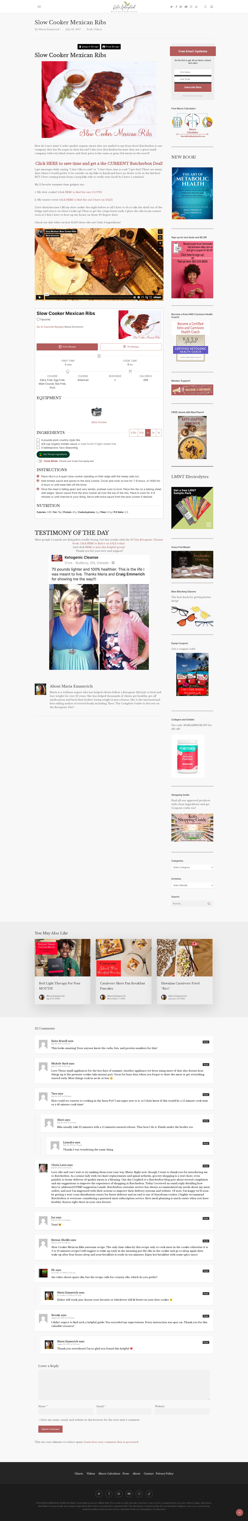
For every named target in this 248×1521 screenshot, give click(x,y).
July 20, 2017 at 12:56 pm (61, 1168)
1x (148, 432)
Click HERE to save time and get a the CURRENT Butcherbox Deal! (99, 163)
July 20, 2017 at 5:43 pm (61, 1220)
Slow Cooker (99, 422)
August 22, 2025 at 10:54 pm (62, 1318)
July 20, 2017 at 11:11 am (60, 1066)
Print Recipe (112, 46)
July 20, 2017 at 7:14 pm (72, 1145)
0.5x (141, 432)
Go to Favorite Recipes (50, 326)
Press (126, 1473)
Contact (149, 1473)
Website (160, 1406)
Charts (79, 1473)
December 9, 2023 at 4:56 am (63, 1273)
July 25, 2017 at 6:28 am (60, 1243)
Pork (89, 29)
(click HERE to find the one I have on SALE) (86, 199)
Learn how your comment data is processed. (111, 1442)
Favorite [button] (45, 319)
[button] (39, 6)
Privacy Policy (164, 1473)
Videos (98, 29)
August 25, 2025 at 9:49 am (68, 1344)
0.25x (133, 432)
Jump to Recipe (90, 46)
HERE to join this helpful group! (105, 547)
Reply (206, 1042)
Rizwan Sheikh (60, 1240)
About (136, 1473)
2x (153, 432)
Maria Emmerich (49, 29)
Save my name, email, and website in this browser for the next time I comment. (90, 1419)
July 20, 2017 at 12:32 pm (61, 1096)
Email (101, 1406)
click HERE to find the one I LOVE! (80, 192)
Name (42, 1406)
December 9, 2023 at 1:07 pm (69, 1295)
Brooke (55, 1315)
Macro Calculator (109, 1473)
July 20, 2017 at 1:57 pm (66, 1123)
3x (159, 432)
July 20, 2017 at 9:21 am (60, 1044)
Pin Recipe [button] (133, 346)
